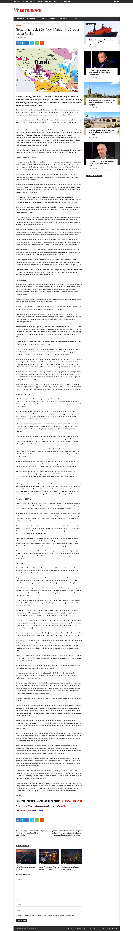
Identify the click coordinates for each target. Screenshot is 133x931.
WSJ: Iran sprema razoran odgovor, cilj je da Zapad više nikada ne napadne (101, 133)
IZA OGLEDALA (48, 1)
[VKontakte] (118, 1)
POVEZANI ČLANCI (22, 845)
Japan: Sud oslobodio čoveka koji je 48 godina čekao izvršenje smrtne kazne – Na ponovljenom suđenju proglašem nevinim (67, 834)
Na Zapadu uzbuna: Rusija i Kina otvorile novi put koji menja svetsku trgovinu (102, 42)
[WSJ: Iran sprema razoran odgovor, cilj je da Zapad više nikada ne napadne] (102, 123)
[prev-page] (79, 846)
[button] (116, 19)
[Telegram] (115, 1)
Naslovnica (18, 23)
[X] (32, 43)
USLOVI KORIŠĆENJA (65, 1)
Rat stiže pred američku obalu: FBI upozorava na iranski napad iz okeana (26, 867)
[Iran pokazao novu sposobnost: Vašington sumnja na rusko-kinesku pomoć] (71, 856)
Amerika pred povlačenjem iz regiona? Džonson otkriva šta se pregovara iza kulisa (49, 867)
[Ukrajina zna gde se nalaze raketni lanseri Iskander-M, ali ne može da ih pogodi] (102, 93)
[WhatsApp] (37, 43)
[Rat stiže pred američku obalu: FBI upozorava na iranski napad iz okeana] (26, 856)
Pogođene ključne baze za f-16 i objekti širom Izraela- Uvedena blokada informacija (31, 833)
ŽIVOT (55, 1)
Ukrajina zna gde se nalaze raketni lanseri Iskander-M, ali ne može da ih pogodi (102, 103)
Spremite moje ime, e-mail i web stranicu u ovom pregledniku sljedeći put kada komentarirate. (46, 915)
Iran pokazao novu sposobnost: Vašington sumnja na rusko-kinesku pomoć (71, 867)
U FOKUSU (33, 1)
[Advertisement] (82, 9)
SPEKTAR (40, 1)
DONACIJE (115, 928)
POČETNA (26, 1)
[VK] (18, 43)
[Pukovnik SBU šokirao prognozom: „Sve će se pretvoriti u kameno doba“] (102, 154)
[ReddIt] (42, 43)
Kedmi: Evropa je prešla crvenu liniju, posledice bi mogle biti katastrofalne (100, 73)
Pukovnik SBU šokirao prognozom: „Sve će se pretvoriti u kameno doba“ (101, 163)
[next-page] (81, 846)
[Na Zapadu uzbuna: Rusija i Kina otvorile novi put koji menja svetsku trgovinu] (102, 32)
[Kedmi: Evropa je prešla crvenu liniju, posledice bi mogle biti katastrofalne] (102, 63)
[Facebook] (27, 43)
